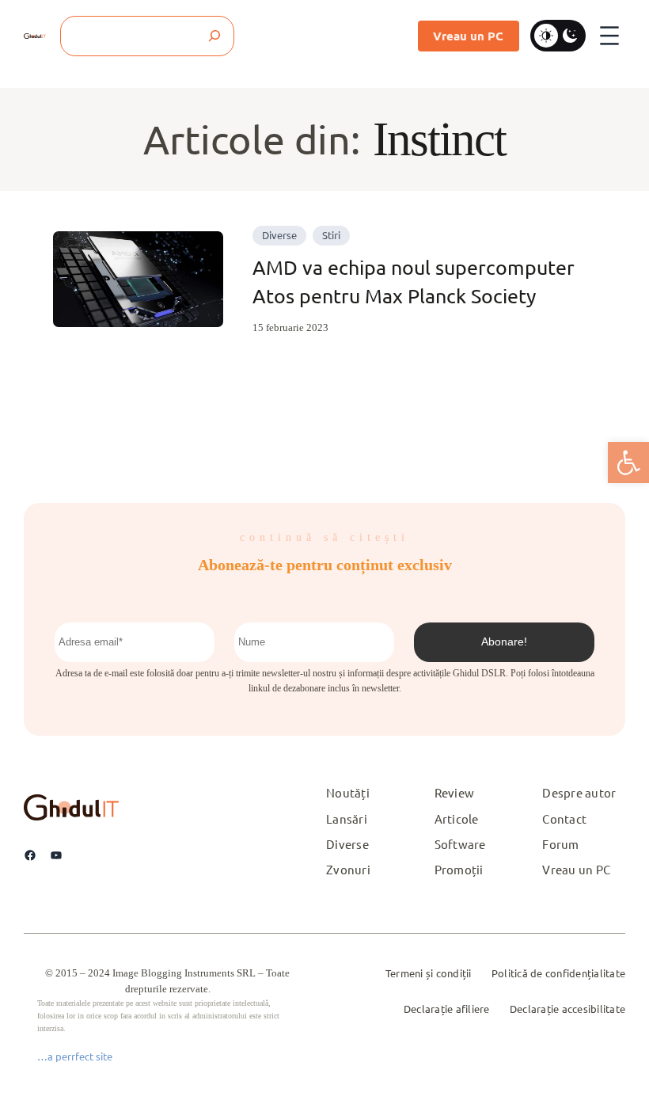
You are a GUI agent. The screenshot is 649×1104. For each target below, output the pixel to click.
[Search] (214, 36)
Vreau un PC (468, 36)
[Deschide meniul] (609, 35)
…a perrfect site (74, 1056)
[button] (628, 462)
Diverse (279, 235)
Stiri (331, 235)
